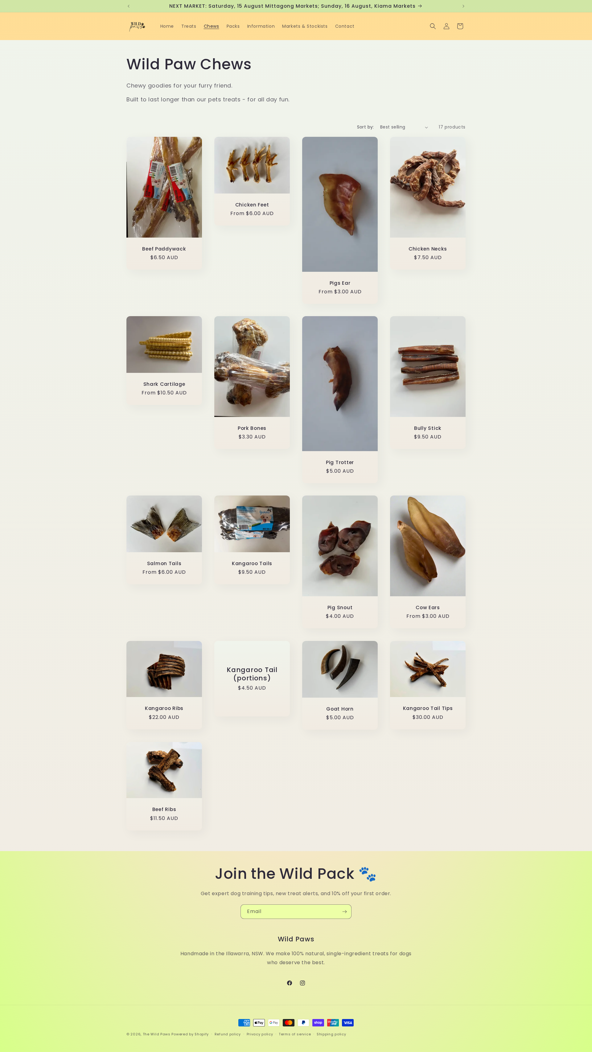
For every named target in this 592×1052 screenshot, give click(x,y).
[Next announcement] (463, 6)
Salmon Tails (164, 563)
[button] (433, 26)
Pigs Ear (340, 283)
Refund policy (228, 1034)
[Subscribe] (344, 911)
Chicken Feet (252, 205)
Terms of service (295, 1034)
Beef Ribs (164, 809)
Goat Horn (339, 709)
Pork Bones (252, 428)
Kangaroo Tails (252, 563)
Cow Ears (428, 607)
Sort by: (365, 127)
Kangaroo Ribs (164, 708)
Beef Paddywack (164, 249)
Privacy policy (260, 1034)
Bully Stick (428, 428)
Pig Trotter (340, 462)
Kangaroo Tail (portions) (252, 674)
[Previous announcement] (128, 6)
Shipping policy (331, 1034)
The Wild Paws (157, 1034)
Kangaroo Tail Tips (428, 708)
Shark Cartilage (164, 384)
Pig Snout (339, 607)
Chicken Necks (428, 249)
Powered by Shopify (190, 1034)
